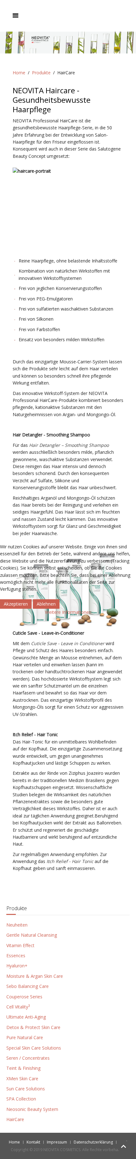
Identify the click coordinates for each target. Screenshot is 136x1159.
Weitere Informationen (68, 612)
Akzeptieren (16, 604)
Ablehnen (46, 604)
